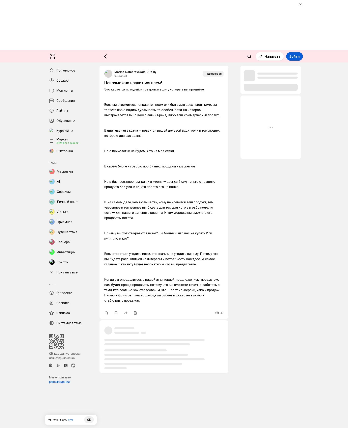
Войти (294, 56)
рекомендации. (59, 382)
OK (89, 420)
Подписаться (213, 73)
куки (71, 419)
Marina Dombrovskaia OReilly (135, 72)
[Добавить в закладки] (116, 313)
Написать (273, 56)
